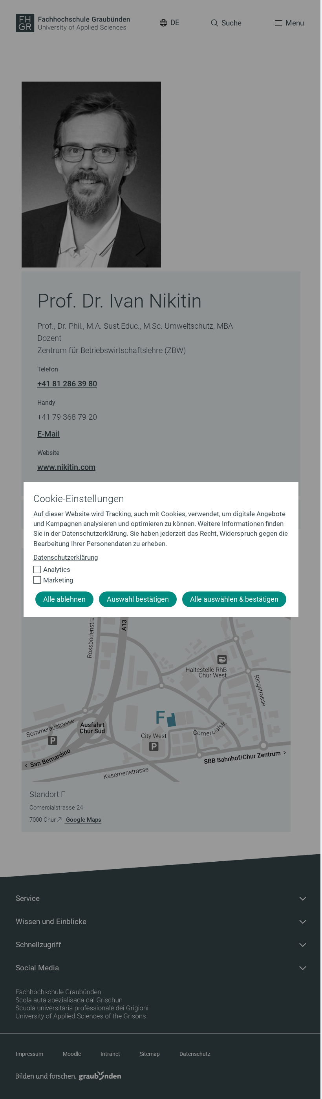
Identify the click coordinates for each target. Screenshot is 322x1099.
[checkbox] (157, 569)
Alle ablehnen (64, 599)
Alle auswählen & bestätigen (234, 599)
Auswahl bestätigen (138, 599)
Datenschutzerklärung (65, 557)
